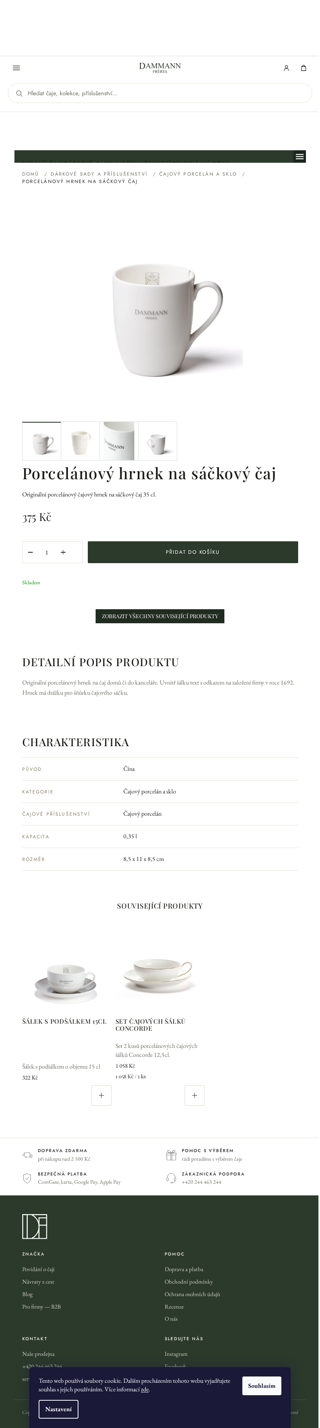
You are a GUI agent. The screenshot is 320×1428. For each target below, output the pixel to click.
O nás (171, 1318)
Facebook (175, 1366)
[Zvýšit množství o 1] (63, 552)
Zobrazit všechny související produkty (160, 616)
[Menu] (16, 68)
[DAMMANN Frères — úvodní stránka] (160, 1226)
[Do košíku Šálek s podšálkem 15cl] (101, 1095)
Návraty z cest (38, 1281)
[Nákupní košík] (303, 68)
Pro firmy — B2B (41, 1306)
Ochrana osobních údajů (192, 1294)
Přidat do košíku (192, 552)
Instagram (176, 1353)
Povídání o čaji (38, 1269)
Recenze (174, 1306)
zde (145, 1389)
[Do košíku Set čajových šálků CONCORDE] (195, 1095)
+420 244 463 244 (42, 1366)
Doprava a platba (184, 1269)
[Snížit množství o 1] (30, 552)
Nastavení (58, 1409)
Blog (27, 1294)
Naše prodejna (38, 1353)
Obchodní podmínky (189, 1281)
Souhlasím (262, 1386)
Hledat (19, 93)
